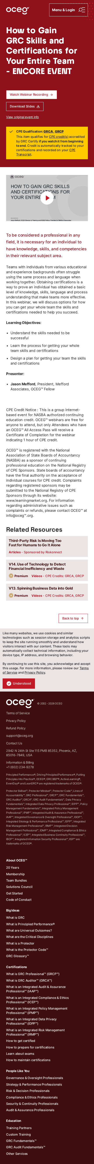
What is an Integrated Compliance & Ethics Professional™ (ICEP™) (37, 1000)
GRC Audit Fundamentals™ (25, 1147)
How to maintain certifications (28, 1060)
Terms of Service (18, 713)
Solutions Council (19, 887)
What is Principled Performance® (30, 924)
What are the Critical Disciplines (29, 937)
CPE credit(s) (58, 136)
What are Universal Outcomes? (29, 930)
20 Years (12, 867)
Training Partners (19, 1128)
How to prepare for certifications (30, 1047)
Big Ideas (12, 910)
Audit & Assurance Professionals (30, 1110)
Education (13, 1120)
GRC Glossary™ (17, 956)
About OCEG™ (16, 860)
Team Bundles (16, 880)
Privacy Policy (34, 672)
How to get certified (20, 1041)
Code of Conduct (18, 899)
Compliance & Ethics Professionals (31, 1097)
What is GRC (15, 917)
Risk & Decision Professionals (28, 1091)
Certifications (16, 967)
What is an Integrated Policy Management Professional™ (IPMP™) (36, 1011)
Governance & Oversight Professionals (34, 1078)
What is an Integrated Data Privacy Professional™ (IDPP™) (31, 1021)
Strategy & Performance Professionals (34, 1084)
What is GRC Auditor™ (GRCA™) (29, 980)
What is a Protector (20, 943)
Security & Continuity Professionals (32, 1103)
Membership (15, 874)
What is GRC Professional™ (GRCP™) (32, 974)
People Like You (18, 1071)
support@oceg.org (19, 735)
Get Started (14, 893)
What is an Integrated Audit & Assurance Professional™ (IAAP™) (36, 989)
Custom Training (18, 1134)
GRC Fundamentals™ (21, 1141)
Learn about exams (20, 1053)
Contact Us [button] (14, 743)
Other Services (17, 1153)
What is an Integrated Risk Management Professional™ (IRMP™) (35, 1032)
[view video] (47, 198)
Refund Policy (15, 728)
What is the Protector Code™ (27, 949)
